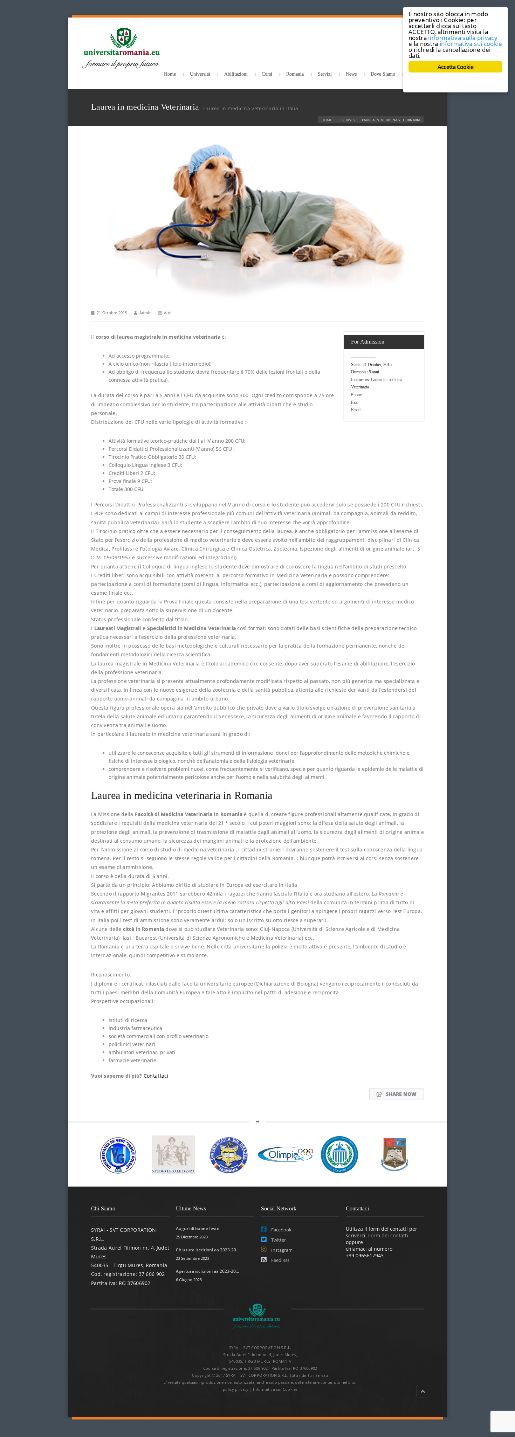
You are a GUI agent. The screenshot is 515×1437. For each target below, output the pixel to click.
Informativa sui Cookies (275, 1389)
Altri (168, 312)
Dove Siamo (383, 74)
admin (145, 312)
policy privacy (236, 1389)
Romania (295, 74)
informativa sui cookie (471, 44)
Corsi (267, 74)
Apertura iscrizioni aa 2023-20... (207, 1271)
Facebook (280, 1230)
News (351, 74)
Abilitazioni (236, 74)
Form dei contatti (388, 1235)
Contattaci (156, 1075)
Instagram (281, 1250)
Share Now (401, 1094)
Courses (347, 119)
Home (170, 74)
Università (200, 74)
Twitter (278, 1240)
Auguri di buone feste (197, 1228)
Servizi (325, 74)
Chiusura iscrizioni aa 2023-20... (207, 1250)
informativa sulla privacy (462, 38)
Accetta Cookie (455, 67)
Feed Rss (279, 1260)
